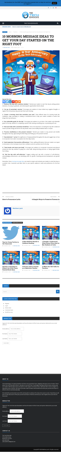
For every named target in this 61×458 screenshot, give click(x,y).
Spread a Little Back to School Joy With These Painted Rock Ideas (10, 268)
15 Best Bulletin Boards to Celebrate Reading (30, 242)
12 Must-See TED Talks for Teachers (50, 267)
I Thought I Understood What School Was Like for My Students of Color (50, 243)
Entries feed (8, 308)
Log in (6, 305)
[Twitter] (7, 101)
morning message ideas (18, 161)
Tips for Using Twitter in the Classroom (10, 243)
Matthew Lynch (7, 47)
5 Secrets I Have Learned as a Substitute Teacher (30, 267)
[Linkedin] (10, 101)
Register (7, 303)
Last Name (4, 338)
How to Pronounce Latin (11, 199)
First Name (4, 333)
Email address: (6, 328)
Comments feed (9, 310)
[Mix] (19, 101)
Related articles (7, 222)
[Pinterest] (13, 101)
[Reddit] (16, 101)
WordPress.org (8, 312)
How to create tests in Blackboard (21, 26)
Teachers (5, 32)
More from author (17, 222)
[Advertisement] (31, 178)
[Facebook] (4, 101)
